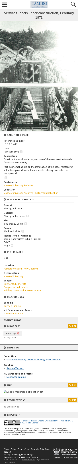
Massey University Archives (18, 185)
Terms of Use (23, 449)
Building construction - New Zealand (23, 290)
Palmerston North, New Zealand (21, 268)
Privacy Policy (10, 449)
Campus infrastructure (16, 287)
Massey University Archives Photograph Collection (34, 359)
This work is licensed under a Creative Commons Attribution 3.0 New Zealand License (46, 421)
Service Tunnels (15, 368)
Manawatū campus (16, 377)
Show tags (11, 333)
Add (71, 326)
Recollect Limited (28, 460)
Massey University (13, 276)
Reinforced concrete (15, 283)
